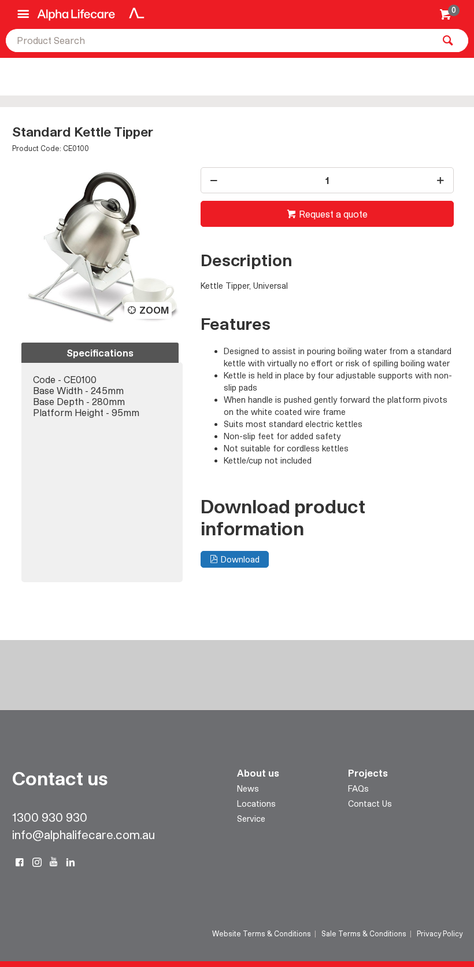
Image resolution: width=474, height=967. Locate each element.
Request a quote (333, 213)
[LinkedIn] (70, 862)
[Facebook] (19, 862)
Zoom (154, 309)
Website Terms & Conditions (261, 933)
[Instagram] (37, 862)
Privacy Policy (439, 933)
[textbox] (220, 40)
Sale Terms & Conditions (363, 933)
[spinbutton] (327, 180)
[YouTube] (54, 862)
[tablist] (102, 462)
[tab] (100, 353)
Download (240, 559)
